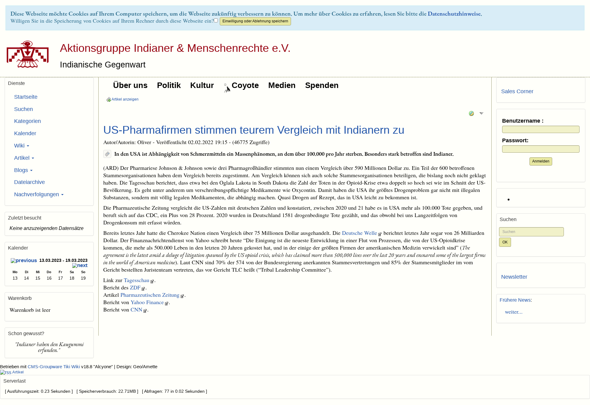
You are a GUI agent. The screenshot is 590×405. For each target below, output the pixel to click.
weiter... (512, 311)
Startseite (25, 97)
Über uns (130, 85)
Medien (282, 85)
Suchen (23, 109)
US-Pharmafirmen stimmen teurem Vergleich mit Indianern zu (253, 130)
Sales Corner (517, 91)
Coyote (245, 85)
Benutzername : (523, 121)
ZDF (135, 287)
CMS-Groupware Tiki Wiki (54, 366)
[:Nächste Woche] (80, 266)
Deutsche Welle (359, 232)
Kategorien (27, 121)
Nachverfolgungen (37, 194)
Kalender (25, 133)
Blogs (22, 170)
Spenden (322, 85)
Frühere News (515, 300)
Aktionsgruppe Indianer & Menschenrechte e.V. (175, 48)
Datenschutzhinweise (454, 13)
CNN (136, 309)
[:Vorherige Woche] (24, 261)
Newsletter (514, 277)
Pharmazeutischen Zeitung (149, 294)
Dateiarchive (29, 182)
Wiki (20, 146)
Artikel (22, 158)
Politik (169, 85)
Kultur (202, 85)
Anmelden (540, 161)
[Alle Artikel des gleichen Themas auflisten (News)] (107, 154)
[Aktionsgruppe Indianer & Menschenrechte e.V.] (25, 54)
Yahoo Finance (147, 302)
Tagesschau (136, 280)
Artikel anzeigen (125, 99)
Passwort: (515, 140)
